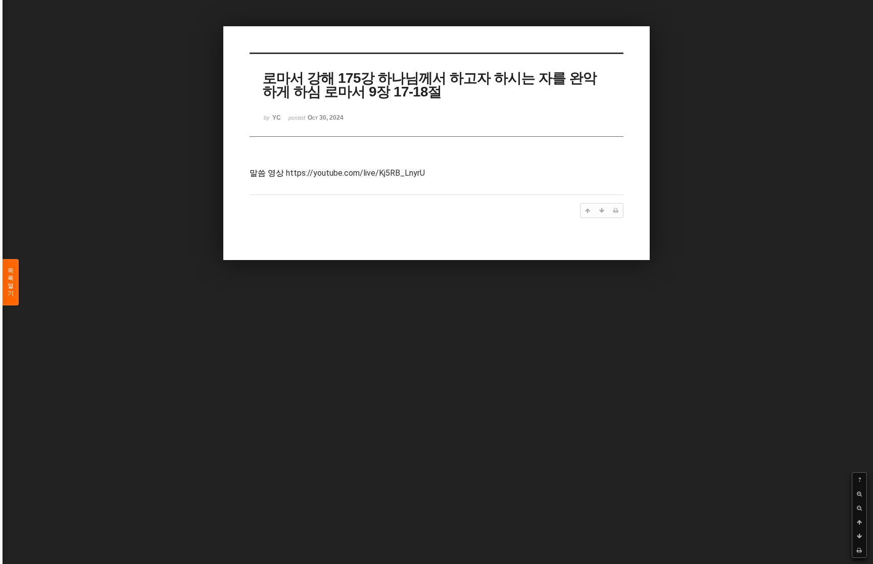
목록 (11, 282)
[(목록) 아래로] (859, 536)
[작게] (859, 508)
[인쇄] (859, 550)
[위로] (859, 522)
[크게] (859, 494)
